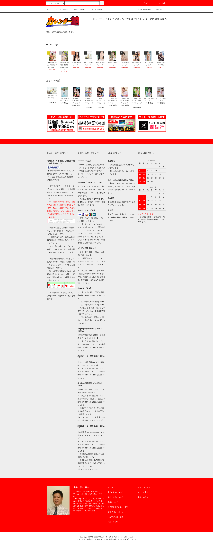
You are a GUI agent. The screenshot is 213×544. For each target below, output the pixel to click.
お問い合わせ (160, 9)
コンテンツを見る (96, 9)
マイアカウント (144, 487)
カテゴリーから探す (62, 9)
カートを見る (143, 492)
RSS (109, 522)
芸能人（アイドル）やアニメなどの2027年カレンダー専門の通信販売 (128, 19)
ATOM (115, 522)
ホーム (49, 9)
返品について (113, 502)
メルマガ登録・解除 (144, 9)
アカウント (148, 3)
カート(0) (162, 3)
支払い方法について (115, 492)
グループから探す (79, 9)
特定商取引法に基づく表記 (118, 507)
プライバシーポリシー (116, 512)
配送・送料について (115, 497)
